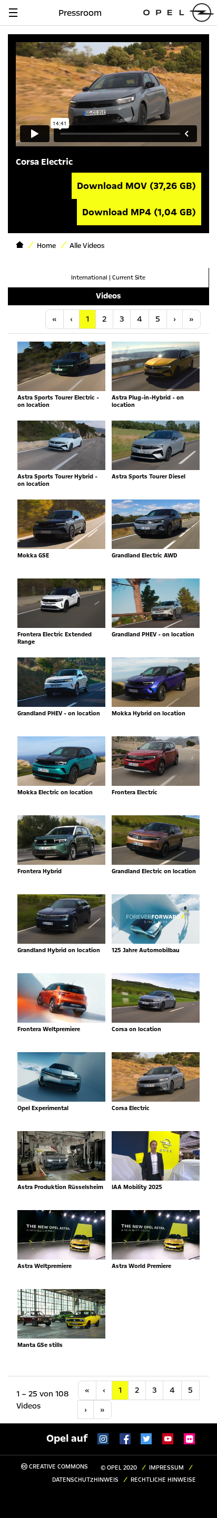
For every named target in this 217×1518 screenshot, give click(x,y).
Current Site (128, 278)
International (89, 278)
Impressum (166, 1468)
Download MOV (136, 185)
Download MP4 (139, 212)
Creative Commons (57, 1467)
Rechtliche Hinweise (163, 1480)
